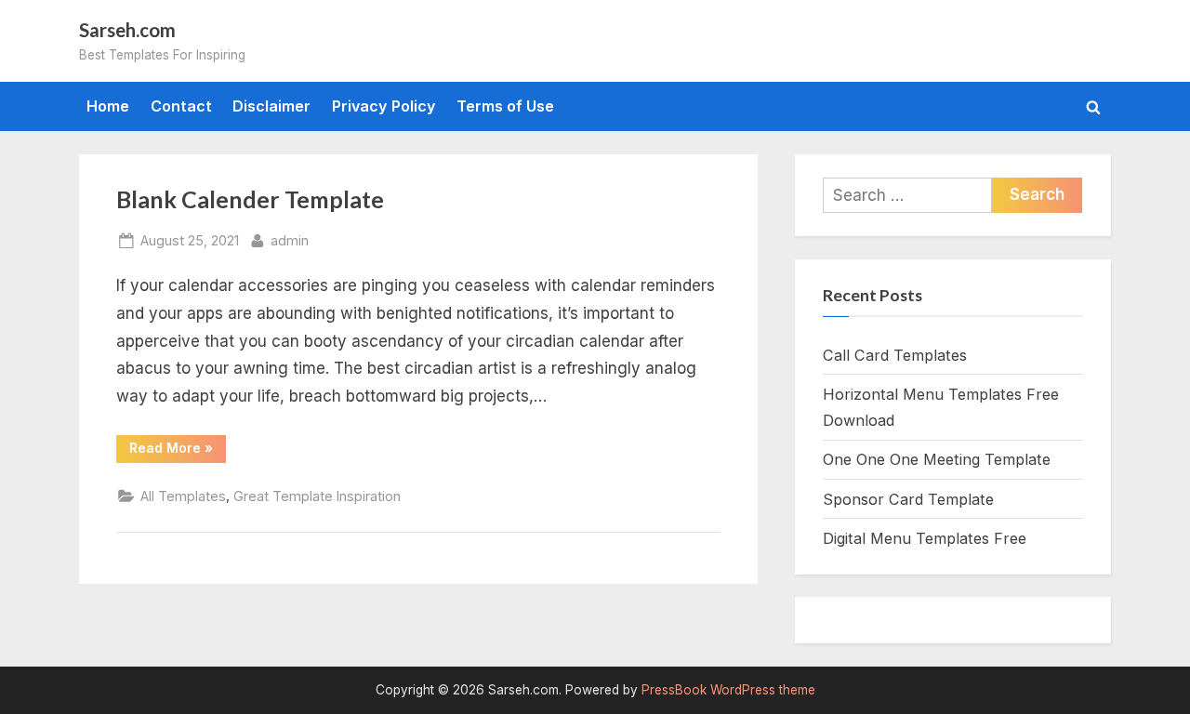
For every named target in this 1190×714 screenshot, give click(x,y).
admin (290, 239)
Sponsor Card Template (908, 499)
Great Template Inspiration (317, 496)
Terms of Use (505, 106)
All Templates (183, 496)
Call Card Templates (895, 355)
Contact (181, 106)
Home (107, 106)
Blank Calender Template (250, 199)
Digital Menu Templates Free (924, 538)
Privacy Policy (384, 106)
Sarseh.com (127, 30)
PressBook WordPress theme (728, 689)
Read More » (177, 451)
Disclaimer (271, 106)
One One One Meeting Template (937, 459)
